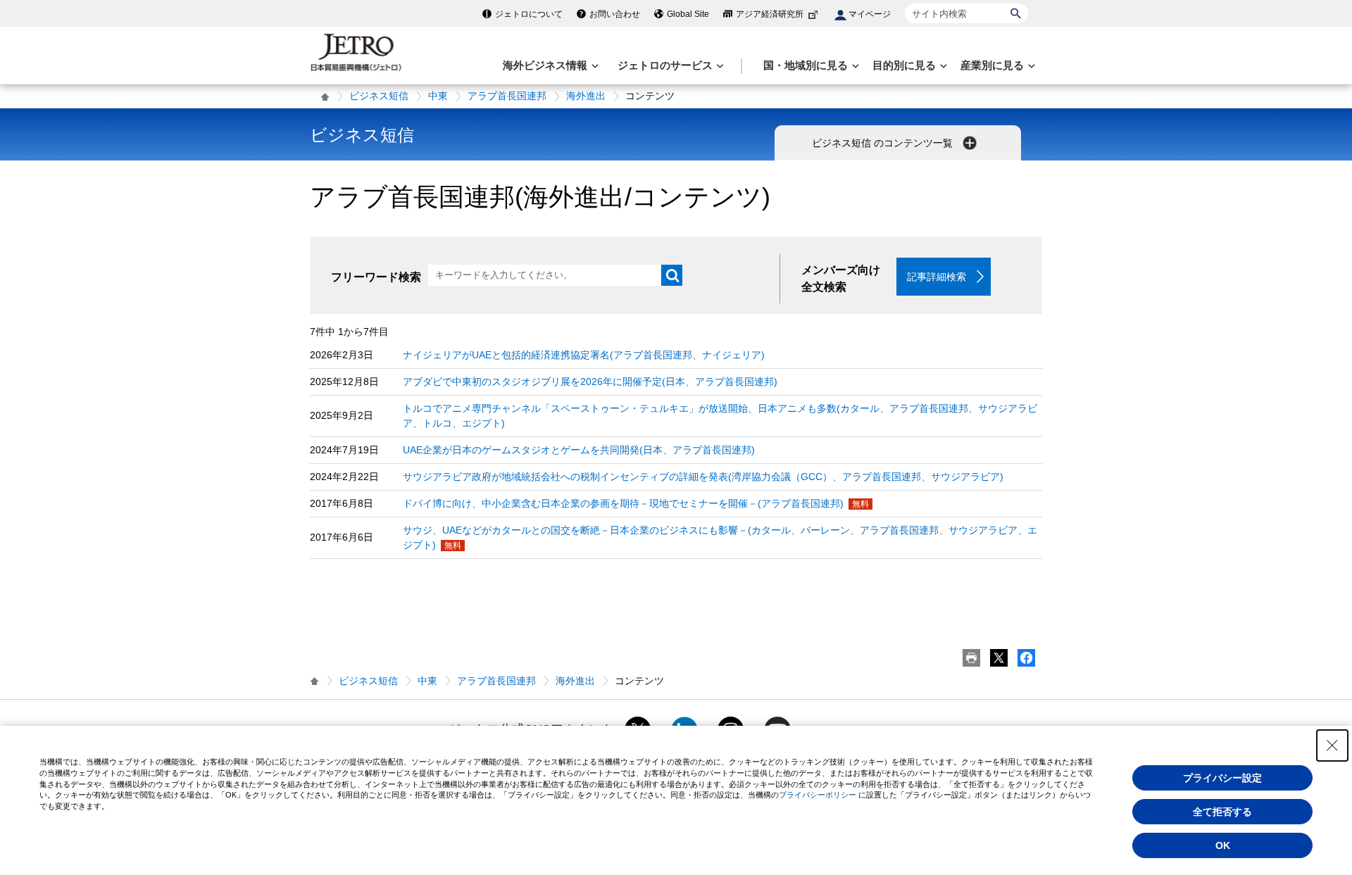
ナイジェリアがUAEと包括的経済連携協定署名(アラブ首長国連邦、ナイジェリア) (584, 354)
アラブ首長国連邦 (507, 95)
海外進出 (586, 95)
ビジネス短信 (378, 95)
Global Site (688, 14)
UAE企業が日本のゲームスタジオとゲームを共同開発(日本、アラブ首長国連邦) (579, 449)
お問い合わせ (614, 14)
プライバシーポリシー (817, 795)
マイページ (870, 14)
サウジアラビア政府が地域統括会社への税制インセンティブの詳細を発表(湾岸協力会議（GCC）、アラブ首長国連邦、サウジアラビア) (703, 476)
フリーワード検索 (376, 277)
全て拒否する (1222, 811)
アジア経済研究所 (769, 14)
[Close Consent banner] (1332, 745)
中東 (438, 95)
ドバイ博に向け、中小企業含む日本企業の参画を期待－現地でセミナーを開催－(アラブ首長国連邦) (623, 503)
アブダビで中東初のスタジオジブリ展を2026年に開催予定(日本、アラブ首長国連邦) (590, 381)
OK (1222, 845)
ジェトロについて (529, 14)
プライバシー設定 (1222, 777)
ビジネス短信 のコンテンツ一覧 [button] (884, 143)
